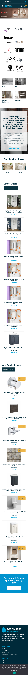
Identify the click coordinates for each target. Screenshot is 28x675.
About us (4, 648)
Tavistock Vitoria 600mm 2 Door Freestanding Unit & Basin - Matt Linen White (14, 537)
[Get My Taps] (9, 6)
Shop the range (14, 148)
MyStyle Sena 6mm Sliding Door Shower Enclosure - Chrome (14, 234)
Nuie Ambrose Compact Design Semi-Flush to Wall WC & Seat (14, 512)
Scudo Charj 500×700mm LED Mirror (14, 562)
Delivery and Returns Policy (9, 654)
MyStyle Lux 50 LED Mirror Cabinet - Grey (14, 303)
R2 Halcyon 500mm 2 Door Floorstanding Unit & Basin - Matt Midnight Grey (14, 489)
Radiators (4, 662)
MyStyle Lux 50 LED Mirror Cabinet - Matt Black (14, 325)
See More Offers (9, 188)
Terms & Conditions (7, 650)
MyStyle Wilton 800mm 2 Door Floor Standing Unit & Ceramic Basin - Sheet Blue (14, 349)
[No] (26, 669)
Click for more (12, 588)
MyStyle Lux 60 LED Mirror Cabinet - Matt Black (14, 280)
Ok (14, 672)
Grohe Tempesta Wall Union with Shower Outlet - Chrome (14, 393)
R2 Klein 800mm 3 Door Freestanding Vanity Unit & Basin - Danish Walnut (14, 418)
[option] (14, 13)
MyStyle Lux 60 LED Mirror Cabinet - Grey (14, 257)
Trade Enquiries (6, 652)
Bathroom (4, 660)
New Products (7, 369)
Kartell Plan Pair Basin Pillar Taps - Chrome (14, 440)
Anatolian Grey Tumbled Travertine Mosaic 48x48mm (14, 464)
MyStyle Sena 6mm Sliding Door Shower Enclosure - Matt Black (14, 211)
